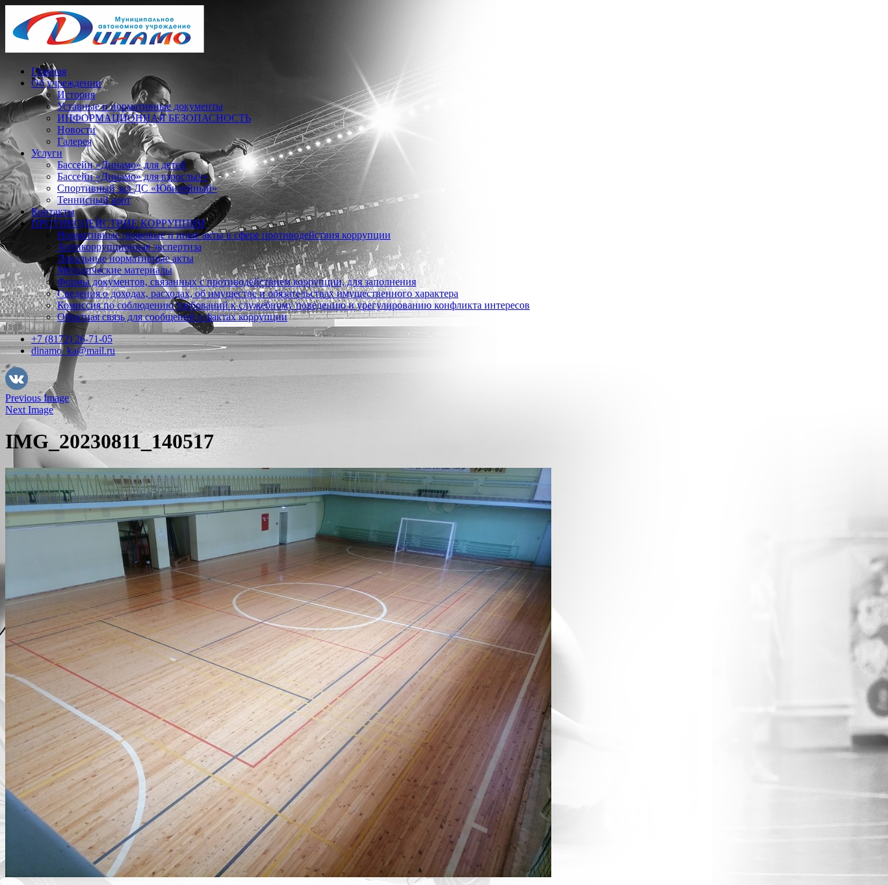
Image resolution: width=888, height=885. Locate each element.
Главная (48, 71)
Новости (76, 129)
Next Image (29, 409)
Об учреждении (66, 82)
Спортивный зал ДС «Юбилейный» (137, 188)
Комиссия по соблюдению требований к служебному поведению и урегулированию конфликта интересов (293, 305)
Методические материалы (114, 270)
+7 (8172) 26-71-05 (71, 338)
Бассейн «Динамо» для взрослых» (132, 176)
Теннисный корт (94, 199)
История (76, 94)
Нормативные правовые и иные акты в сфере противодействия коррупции (224, 234)
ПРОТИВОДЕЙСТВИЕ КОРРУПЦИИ (118, 223)
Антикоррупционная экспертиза (129, 246)
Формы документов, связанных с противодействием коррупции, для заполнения (236, 281)
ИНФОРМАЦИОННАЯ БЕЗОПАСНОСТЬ (154, 117)
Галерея (74, 141)
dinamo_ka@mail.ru (73, 350)
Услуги (46, 153)
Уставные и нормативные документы (140, 106)
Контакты (53, 211)
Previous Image (37, 398)
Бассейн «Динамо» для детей (121, 164)
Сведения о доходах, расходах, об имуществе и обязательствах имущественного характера (257, 293)
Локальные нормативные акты (125, 258)
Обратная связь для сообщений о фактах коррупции (172, 316)
